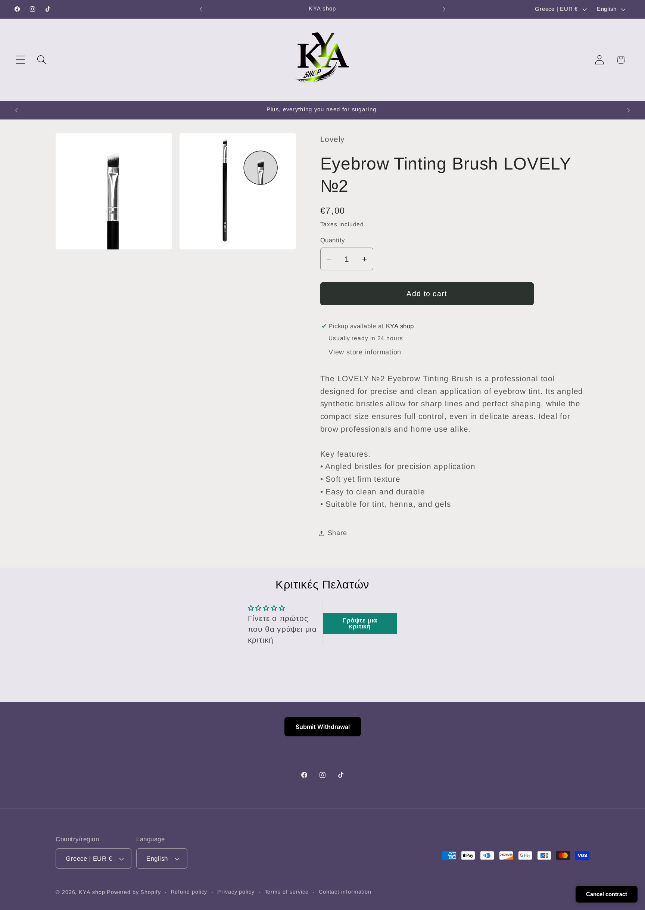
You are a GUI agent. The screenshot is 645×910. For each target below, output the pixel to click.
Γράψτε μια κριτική (360, 623)
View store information (364, 352)
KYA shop (92, 892)
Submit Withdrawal (323, 726)
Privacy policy (236, 892)
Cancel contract (606, 894)
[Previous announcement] (201, 9)
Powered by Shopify (134, 892)
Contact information (345, 892)
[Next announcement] (444, 9)
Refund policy (189, 892)
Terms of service (287, 892)
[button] (20, 60)
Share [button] (337, 533)
